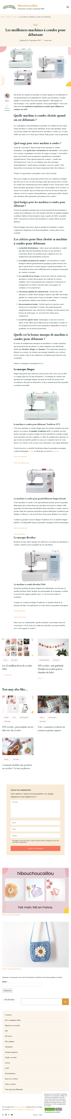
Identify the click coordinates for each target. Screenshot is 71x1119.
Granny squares (24, 717)
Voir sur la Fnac (20, 617)
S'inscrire (7, 990)
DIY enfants (9, 1041)
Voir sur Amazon (20, 456)
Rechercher (9, 999)
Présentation (10, 1073)
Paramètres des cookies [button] (52, 1112)
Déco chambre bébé (44, 660)
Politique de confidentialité (25, 1109)
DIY (14, 717)
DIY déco (8, 1036)
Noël (7, 1068)
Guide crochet (11, 1057)
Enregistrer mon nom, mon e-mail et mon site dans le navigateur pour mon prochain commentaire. (36, 841)
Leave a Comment (8, 109)
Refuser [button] (58, 1109)
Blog (40, 1114)
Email (5, 982)
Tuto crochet (14, 660)
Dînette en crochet (12, 1025)
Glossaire (9, 1047)
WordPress (13, 1109)
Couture (35, 25)
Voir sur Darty (19, 534)
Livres (5, 660)
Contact (35, 1114)
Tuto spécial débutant (14, 1089)
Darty (31, 451)
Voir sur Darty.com (21, 463)
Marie (7, 101)
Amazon (55, 451)
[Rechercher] (65, 1001)
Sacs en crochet (11, 1079)
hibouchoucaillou (28, 5)
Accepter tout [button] (50, 1109)
